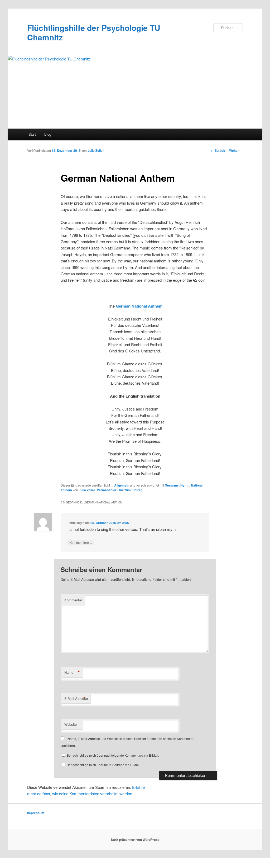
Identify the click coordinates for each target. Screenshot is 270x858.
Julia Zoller (96, 150)
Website (70, 724)
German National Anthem (139, 306)
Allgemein (121, 485)
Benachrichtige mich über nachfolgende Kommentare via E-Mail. (113, 755)
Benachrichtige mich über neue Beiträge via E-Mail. (103, 764)
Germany (172, 485)
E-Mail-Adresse (76, 698)
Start (32, 134)
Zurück (218, 150)
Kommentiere (81, 542)
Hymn (184, 485)
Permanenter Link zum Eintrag (119, 490)
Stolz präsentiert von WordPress (135, 839)
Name (72, 672)
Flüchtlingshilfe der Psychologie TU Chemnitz (93, 32)
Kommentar (73, 599)
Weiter (236, 150)
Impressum (35, 812)
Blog (47, 134)
